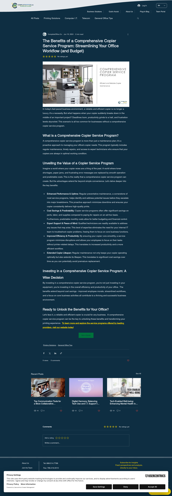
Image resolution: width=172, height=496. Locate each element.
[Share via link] (61, 353)
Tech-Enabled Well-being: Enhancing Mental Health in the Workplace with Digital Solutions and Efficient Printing (123, 402)
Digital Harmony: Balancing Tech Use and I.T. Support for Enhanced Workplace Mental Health (85, 402)
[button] (93, 11)
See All (138, 373)
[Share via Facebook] (44, 353)
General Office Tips (104, 18)
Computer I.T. (71, 18)
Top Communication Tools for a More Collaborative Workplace (47, 402)
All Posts (35, 18)
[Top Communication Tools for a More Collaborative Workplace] (48, 387)
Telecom (86, 18)
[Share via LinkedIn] (55, 353)
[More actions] (127, 34)
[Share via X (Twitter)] (49, 353)
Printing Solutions (52, 18)
